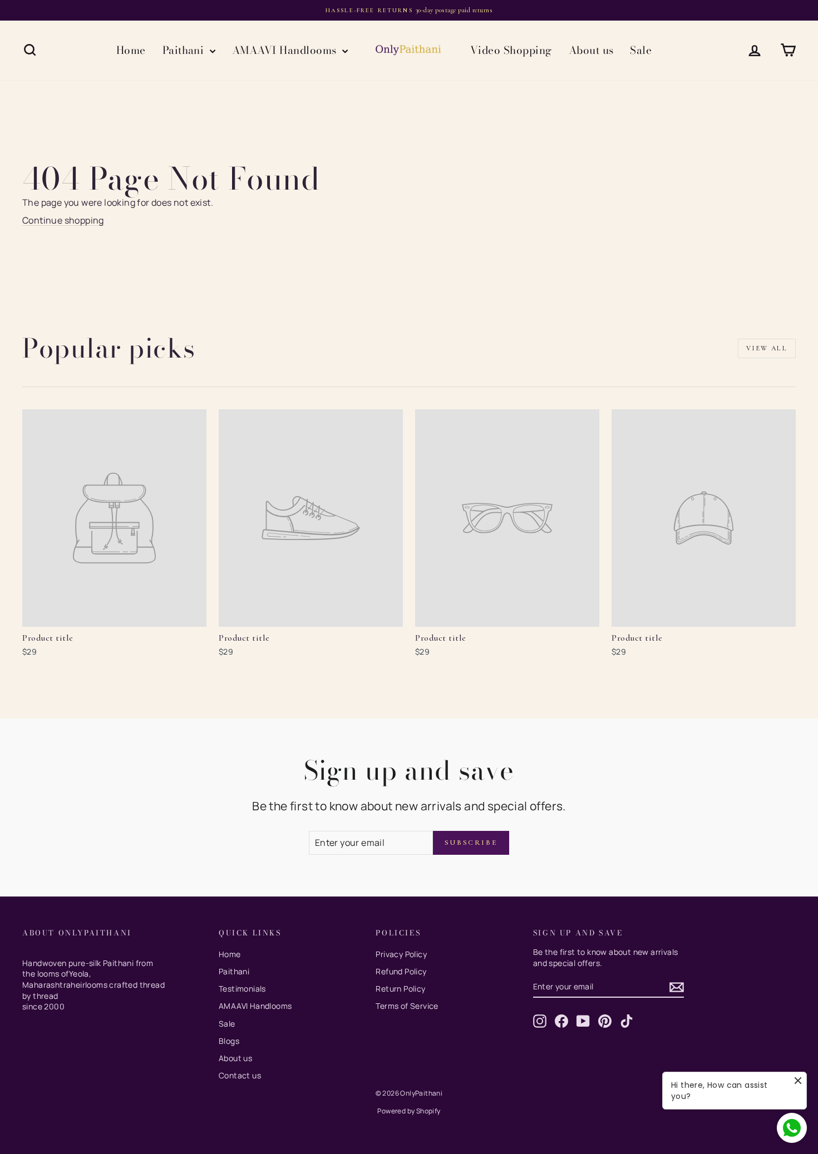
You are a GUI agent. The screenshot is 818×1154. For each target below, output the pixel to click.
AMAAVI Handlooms (285, 50)
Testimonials (242, 988)
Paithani (184, 50)
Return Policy (400, 988)
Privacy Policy (401, 954)
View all (766, 348)
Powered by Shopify (408, 1111)
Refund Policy (401, 971)
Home (131, 50)
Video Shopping (511, 50)
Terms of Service (407, 1006)
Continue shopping (63, 220)
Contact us (240, 1075)
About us (591, 50)
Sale (641, 50)
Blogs (229, 1041)
